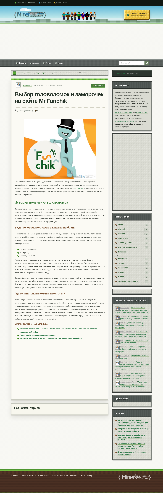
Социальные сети (127, 331)
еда (121, 340)
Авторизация (132, 73)
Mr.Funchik (78, 188)
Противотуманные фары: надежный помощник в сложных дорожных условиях (130, 375)
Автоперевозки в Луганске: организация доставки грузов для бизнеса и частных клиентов (131, 309)
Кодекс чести (43, 475)
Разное (121, 263)
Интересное (123, 238)
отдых (122, 323)
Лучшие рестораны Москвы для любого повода (134, 341)
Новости (21, 63)
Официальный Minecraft (26, 3)
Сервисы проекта (28, 475)
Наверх (90, 475)
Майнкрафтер (27, 86)
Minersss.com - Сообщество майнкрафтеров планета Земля (134, 477)
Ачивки (34, 63)
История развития (60, 475)
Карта (59, 63)
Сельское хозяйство (128, 382)
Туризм (123, 316)
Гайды (47, 63)
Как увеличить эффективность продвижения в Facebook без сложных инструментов (131, 334)
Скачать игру (46, 3)
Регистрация (120, 73)
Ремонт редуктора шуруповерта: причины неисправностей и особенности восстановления (132, 365)
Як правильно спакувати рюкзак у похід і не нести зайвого (134, 317)
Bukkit (120, 224)
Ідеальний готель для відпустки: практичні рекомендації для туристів (132, 325)
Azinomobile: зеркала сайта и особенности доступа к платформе (130, 349)
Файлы (121, 272)
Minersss (121, 234)
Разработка (123, 268)
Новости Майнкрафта (127, 247)
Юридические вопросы (128, 281)
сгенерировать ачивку (124, 121)
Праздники (122, 259)
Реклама (73, 475)
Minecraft (121, 229)
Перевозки (124, 307)
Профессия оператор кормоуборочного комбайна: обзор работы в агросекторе (131, 384)
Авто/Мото (124, 373)
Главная (14, 475)
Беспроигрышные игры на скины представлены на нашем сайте (51, 338)
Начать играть (61, 3)
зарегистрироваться (123, 112)
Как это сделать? (125, 243)
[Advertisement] (81, 41)
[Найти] (146, 63)
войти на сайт (142, 112)
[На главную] (30, 14)
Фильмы (121, 277)
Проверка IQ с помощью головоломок (37, 335)
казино (123, 347)
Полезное (122, 252)
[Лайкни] (16, 110)
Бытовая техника (127, 362)
